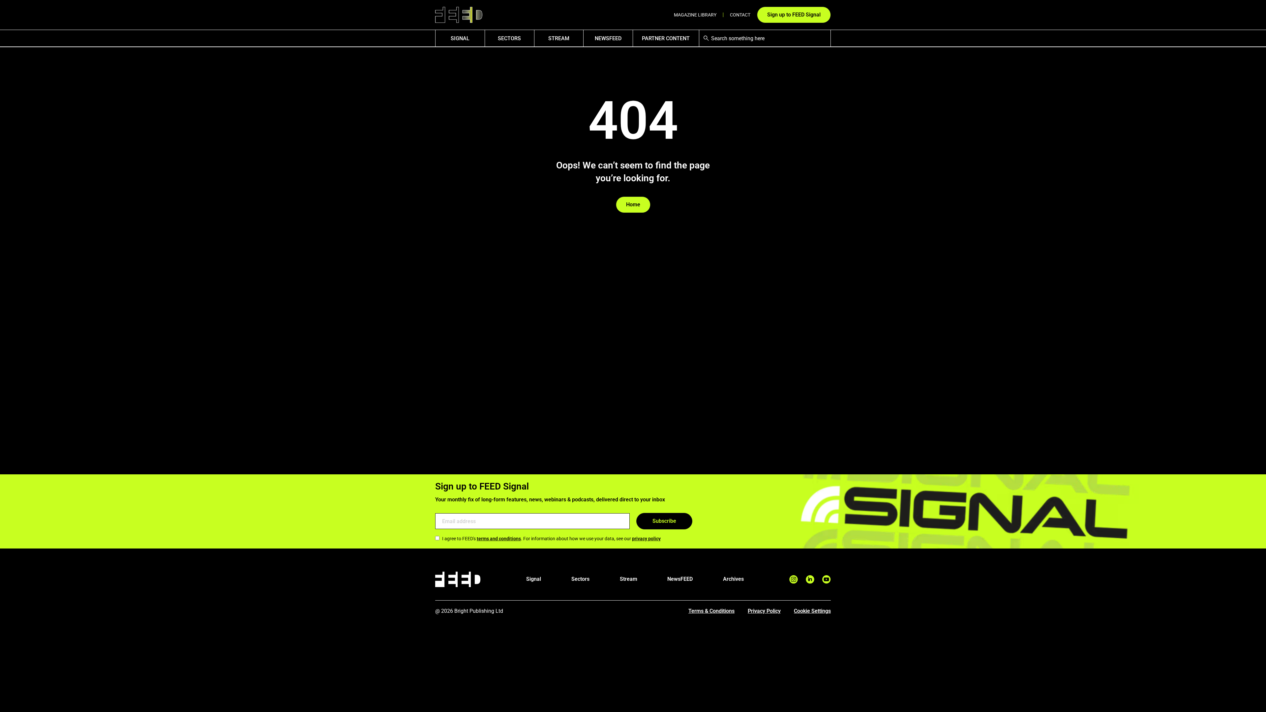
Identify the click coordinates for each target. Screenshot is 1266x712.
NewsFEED (608, 38)
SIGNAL (460, 38)
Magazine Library (695, 15)
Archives (733, 579)
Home (633, 204)
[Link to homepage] (459, 15)
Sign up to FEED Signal (794, 15)
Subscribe (664, 521)
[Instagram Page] (793, 579)
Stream (558, 38)
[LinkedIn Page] (810, 579)
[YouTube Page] (826, 579)
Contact (740, 15)
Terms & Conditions (711, 611)
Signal (533, 579)
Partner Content (666, 38)
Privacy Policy (764, 611)
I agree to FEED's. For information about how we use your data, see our (551, 538)
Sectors (509, 38)
